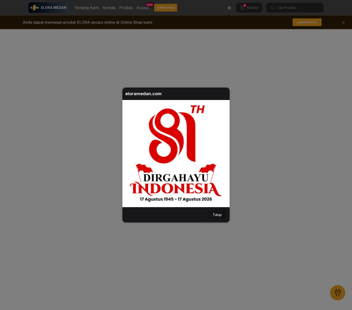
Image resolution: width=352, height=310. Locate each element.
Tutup (217, 215)
